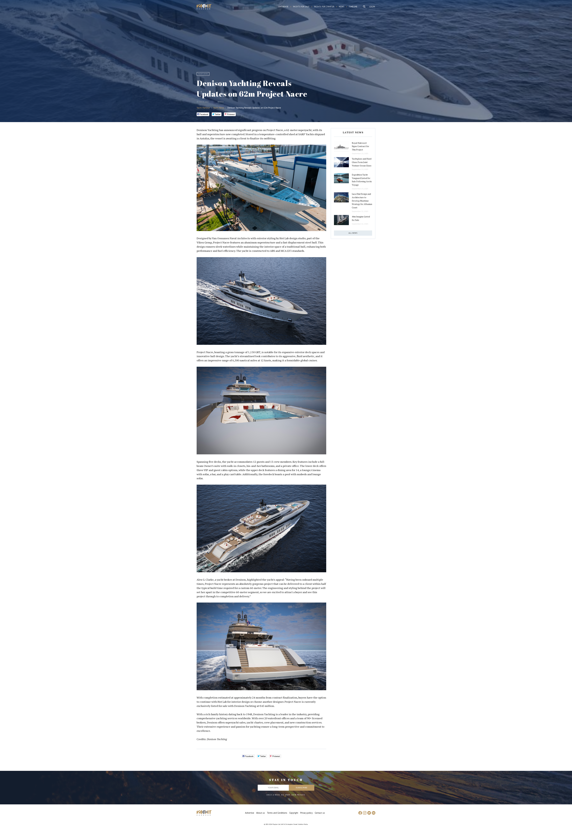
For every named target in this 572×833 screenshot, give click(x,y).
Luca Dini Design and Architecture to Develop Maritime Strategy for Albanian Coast (362, 200)
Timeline (353, 6)
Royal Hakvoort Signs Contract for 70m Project (360, 146)
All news (353, 233)
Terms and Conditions (277, 812)
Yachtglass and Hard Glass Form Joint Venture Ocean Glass (361, 162)
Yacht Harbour (204, 7)
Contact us (320, 812)
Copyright (293, 812)
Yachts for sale (301, 6)
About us (260, 812)
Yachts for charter (324, 6)
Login (372, 6)
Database (284, 6)
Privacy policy (306, 812)
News (341, 6)
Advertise (249, 812)
